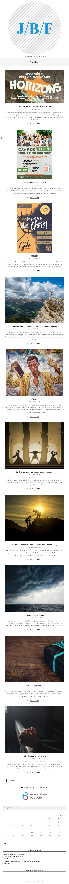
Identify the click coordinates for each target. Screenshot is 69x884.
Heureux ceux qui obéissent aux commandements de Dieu (34, 326)
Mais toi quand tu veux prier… (34, 756)
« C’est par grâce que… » (34, 685)
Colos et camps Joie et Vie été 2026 (34, 106)
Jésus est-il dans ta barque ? (34, 615)
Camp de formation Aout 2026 (34, 182)
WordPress (42, 881)
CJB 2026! (35, 256)
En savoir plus (34, 123)
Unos (32, 881)
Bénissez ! (34, 399)
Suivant (13, 780)
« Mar (4, 843)
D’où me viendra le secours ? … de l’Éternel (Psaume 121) (34, 544)
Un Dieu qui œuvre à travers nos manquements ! (34, 472)
